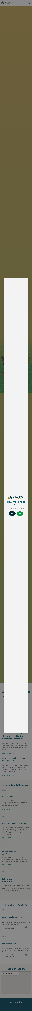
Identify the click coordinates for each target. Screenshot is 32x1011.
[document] (16, 505)
